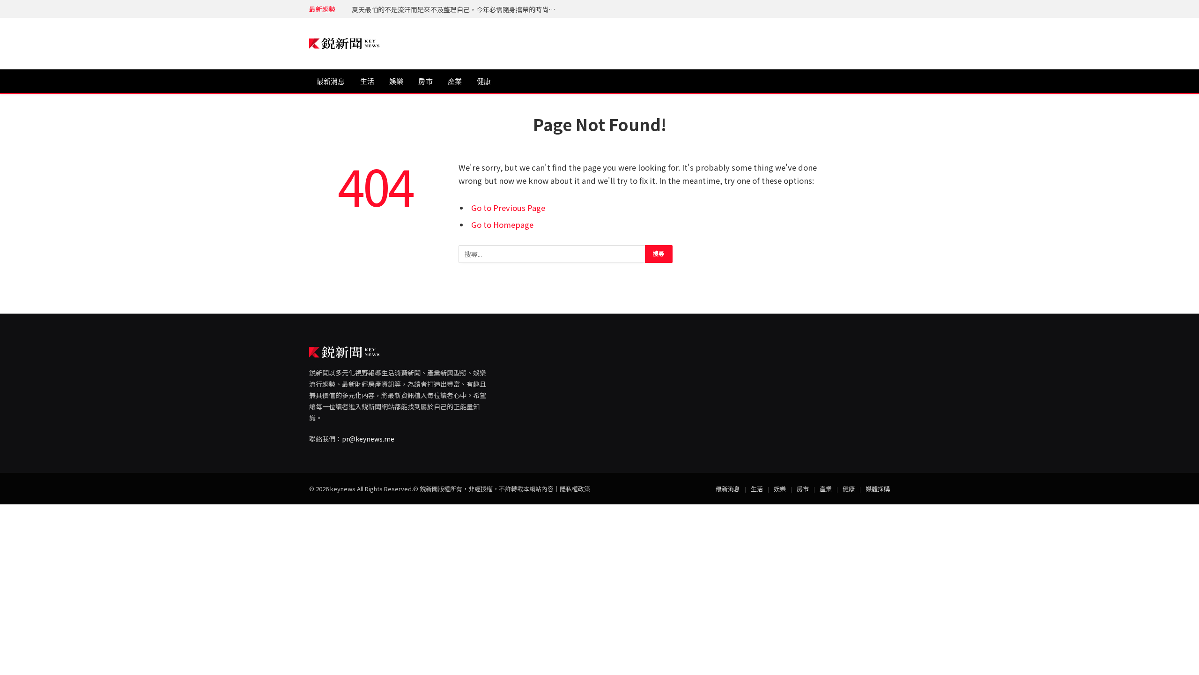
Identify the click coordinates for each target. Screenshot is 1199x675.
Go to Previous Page (508, 207)
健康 (484, 81)
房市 (425, 81)
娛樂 (396, 81)
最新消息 (331, 81)
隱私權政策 (575, 488)
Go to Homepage (502, 224)
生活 (367, 81)
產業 (455, 81)
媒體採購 (878, 488)
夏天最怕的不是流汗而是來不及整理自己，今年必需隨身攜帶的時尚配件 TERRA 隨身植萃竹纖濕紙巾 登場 (457, 9)
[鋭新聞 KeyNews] (344, 43)
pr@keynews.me (368, 438)
